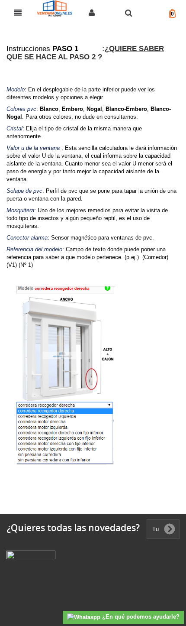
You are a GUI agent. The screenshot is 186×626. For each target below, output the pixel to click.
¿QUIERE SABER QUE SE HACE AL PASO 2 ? (85, 53)
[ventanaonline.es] (55, 11)
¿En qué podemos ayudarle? (140, 616)
